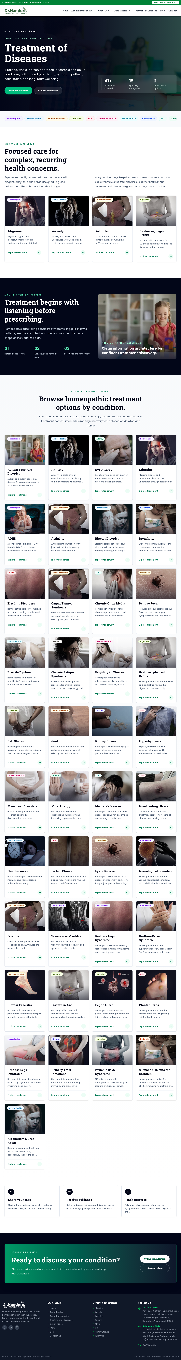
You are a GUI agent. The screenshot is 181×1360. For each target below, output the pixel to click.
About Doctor (56, 1312)
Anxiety (98, 1312)
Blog (162, 10)
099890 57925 (11, 2)
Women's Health (107, 118)
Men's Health (129, 118)
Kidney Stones (102, 1331)
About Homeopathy (81, 10)
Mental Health (34, 118)
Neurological (13, 118)
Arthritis (99, 1316)
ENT (163, 118)
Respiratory (148, 118)
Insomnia (99, 1335)
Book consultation (18, 90)
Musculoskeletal (56, 118)
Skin (90, 118)
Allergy (174, 118)
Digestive (77, 118)
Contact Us (55, 1335)
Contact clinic (154, 1268)
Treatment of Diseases (145, 10)
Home (65, 10)
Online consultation (155, 1258)
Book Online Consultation (165, 2)
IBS (96, 1327)
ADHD (97, 1324)
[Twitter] (10, 1327)
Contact (172, 10)
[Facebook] (4, 1327)
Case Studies (120, 10)
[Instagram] (17, 1327)
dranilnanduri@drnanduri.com (35, 2)
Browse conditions (48, 90)
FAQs (52, 1327)
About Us (102, 10)
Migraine (99, 1308)
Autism (98, 1320)
